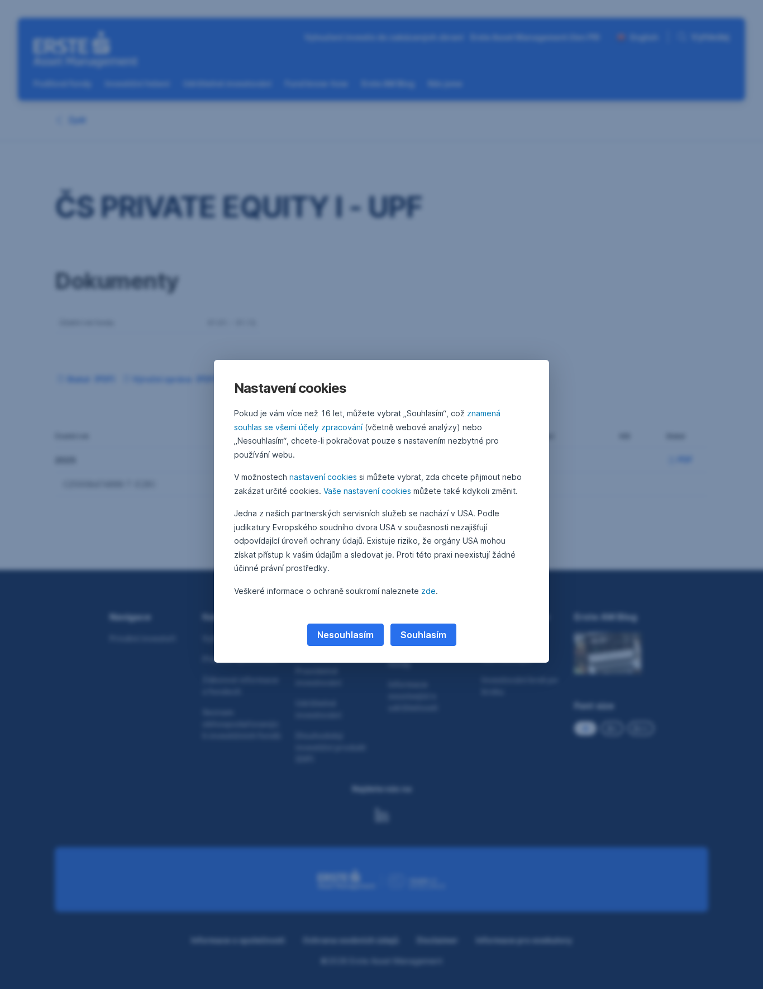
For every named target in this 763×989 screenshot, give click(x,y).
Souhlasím (423, 634)
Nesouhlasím (345, 634)
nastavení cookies (323, 477)
